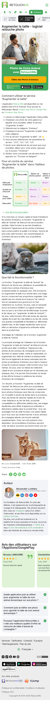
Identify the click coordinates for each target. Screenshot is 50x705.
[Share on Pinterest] (19, 474)
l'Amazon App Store (14, 112)
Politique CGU (8, 692)
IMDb (37, 525)
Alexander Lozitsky (31, 489)
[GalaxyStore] (39, 664)
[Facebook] (10, 656)
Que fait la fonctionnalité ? (17, 212)
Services (6, 640)
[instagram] (26, 495)
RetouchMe (18, 104)
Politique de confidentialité (13, 688)
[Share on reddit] (24, 474)
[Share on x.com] (15, 474)
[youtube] (35, 495)
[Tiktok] (6, 656)
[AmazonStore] (9, 669)
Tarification (16, 640)
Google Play (41, 109)
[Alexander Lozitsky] (9, 492)
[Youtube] (14, 656)
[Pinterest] (18, 656)
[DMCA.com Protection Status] (42, 656)
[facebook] (31, 495)
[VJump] (32, 681)
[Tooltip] (24, 183)
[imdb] (18, 495)
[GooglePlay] (24, 664)
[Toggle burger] (45, 5)
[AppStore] (9, 664)
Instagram (20, 511)
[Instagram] (3, 656)
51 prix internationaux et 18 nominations (25, 527)
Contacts (27, 640)
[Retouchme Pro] (12, 681)
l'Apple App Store (27, 109)
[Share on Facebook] (10, 474)
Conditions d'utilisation (35, 688)
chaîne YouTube (11, 516)
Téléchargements (10, 644)
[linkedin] (22, 495)
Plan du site (25, 644)
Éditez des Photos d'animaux (25, 79)
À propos (38, 640)
